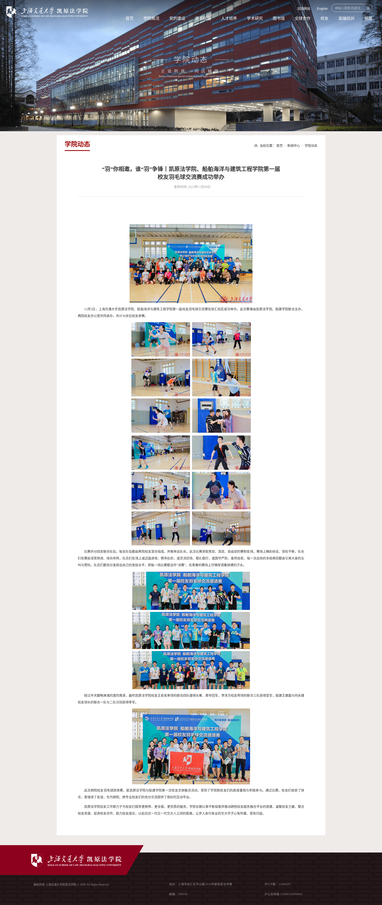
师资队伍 (203, 18)
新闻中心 (293, 145)
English (322, 8)
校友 (324, 18)
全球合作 (303, 18)
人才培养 (229, 18)
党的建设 (177, 18)
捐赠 (368, 18)
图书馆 (279, 18)
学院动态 (311, 145)
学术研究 (255, 18)
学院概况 (151, 18)
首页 (130, 18)
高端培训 (346, 18)
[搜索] (368, 8)
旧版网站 (303, 8)
